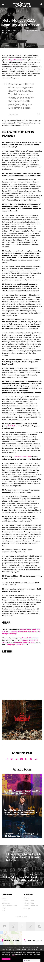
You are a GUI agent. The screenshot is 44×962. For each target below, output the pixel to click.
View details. (12, 955)
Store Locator (29, 900)
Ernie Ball (8, 31)
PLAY (4, 908)
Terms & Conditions (31, 906)
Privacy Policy (29, 903)
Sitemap (27, 908)
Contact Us (6, 903)
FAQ (3, 911)
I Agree (6, 959)
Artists (31, 31)
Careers (4, 900)
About (4, 898)
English (27, 960)
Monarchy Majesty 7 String (24, 642)
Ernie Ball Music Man (23, 457)
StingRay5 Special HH (15, 645)
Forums (26, 898)
